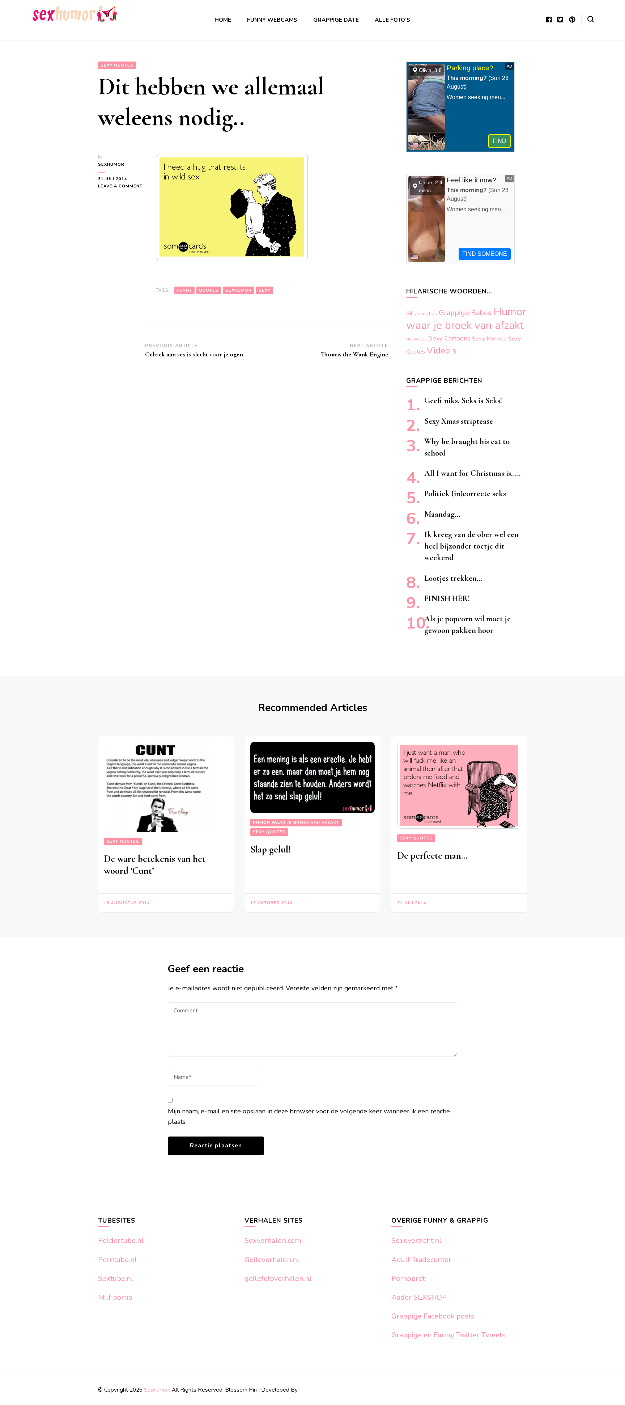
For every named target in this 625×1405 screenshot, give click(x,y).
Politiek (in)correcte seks (465, 493)
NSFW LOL (416, 339)
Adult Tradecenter (421, 1260)
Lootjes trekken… (453, 578)
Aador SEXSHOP (419, 1297)
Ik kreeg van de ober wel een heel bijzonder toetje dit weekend (471, 545)
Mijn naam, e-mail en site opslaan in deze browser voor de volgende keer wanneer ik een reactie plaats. (309, 1116)
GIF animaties (421, 313)
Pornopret (408, 1278)
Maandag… (442, 514)
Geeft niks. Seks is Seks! (463, 400)
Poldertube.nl (121, 1240)
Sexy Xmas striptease (458, 421)
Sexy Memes (489, 338)
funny (184, 290)
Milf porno (115, 1297)
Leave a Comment (121, 186)
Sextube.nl (115, 1278)
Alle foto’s (392, 20)
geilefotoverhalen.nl (278, 1278)
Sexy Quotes (117, 65)
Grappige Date (336, 20)
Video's (441, 351)
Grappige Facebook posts (433, 1316)
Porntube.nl (117, 1260)
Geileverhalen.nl (272, 1260)
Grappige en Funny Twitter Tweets (448, 1335)
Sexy (265, 290)
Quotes (208, 290)
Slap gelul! (270, 849)
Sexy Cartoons (449, 338)
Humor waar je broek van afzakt (466, 318)
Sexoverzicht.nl (416, 1240)
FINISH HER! (447, 598)
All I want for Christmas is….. (472, 473)
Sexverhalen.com (273, 1240)
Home (222, 20)
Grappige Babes (465, 313)
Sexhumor (111, 164)
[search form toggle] (590, 19)
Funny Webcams (272, 20)
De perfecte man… (432, 856)
